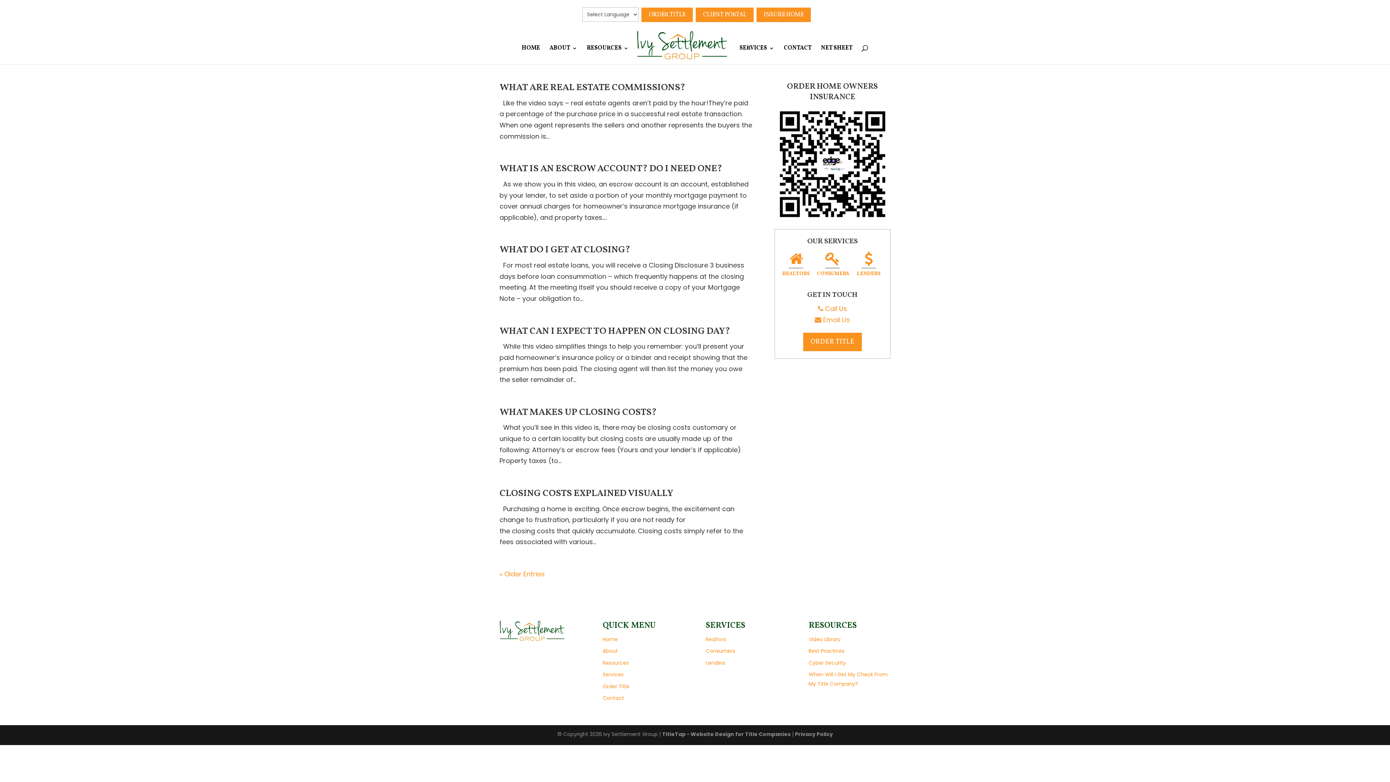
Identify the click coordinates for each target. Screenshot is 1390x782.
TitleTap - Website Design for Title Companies (726, 734)
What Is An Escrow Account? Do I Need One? (611, 168)
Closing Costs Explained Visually (586, 493)
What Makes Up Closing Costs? (578, 412)
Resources (604, 49)
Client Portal (724, 15)
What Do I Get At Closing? (565, 249)
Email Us (835, 319)
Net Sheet (836, 49)
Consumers (833, 273)
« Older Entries (522, 574)
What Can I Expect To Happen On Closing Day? (615, 331)
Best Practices (826, 651)
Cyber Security (827, 663)
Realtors (796, 273)
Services (753, 49)
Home (531, 49)
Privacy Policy (814, 734)
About (559, 49)
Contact (798, 49)
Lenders (869, 273)
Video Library (825, 639)
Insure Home (784, 15)
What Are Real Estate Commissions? (592, 87)
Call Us (835, 308)
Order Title (667, 15)
